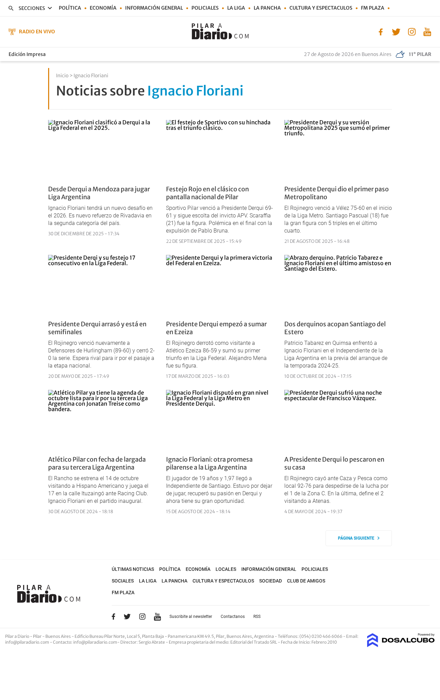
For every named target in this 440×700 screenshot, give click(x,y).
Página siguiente (357, 538)
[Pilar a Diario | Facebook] (380, 31)
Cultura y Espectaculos (320, 8)
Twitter (127, 616)
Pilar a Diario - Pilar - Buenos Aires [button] (38, 636)
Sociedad (270, 581)
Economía (103, 8)
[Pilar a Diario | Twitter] (396, 31)
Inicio (62, 75)
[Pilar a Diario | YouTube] (427, 31)
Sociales (123, 581)
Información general (154, 8)
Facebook (113, 616)
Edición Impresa (27, 54)
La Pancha (267, 8)
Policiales (205, 8)
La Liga (236, 8)
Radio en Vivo (37, 32)
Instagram (142, 616)
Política (70, 8)
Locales (226, 569)
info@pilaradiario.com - (29, 642)
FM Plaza (372, 8)
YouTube (157, 616)
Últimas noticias (133, 569)
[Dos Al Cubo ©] (401, 645)
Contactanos (233, 616)
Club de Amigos (306, 581)
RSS (257, 616)
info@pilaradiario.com (95, 642)
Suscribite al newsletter (190, 616)
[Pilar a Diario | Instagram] (411, 31)
